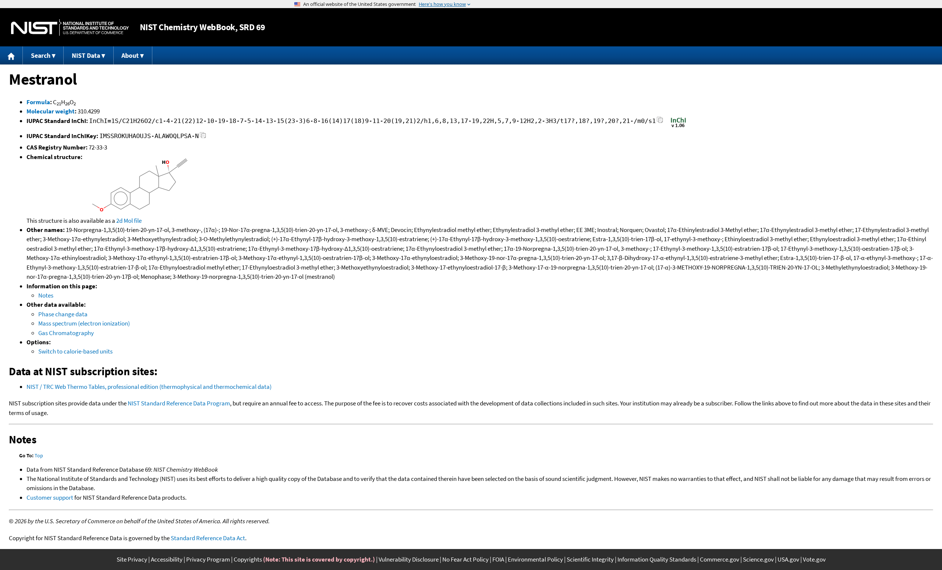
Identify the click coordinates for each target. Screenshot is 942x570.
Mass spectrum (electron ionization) (84, 323)
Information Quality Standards (656, 559)
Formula (38, 102)
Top (39, 455)
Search (40, 55)
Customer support (49, 497)
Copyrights (248, 559)
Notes (45, 295)
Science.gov (758, 559)
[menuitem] (11, 55)
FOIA (498, 559)
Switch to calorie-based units (75, 351)
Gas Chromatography (66, 333)
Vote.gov (814, 559)
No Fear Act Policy (465, 559)
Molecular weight (50, 111)
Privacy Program (208, 559)
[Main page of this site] (11, 55)
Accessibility (167, 559)
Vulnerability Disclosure (409, 559)
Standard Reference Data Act (208, 538)
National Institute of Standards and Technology (70, 27)
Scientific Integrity (590, 559)
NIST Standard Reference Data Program (179, 403)
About (130, 55)
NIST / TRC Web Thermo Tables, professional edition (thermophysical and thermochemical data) (149, 387)
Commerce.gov (719, 559)
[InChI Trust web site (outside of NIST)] (678, 127)
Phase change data (63, 314)
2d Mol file (129, 221)
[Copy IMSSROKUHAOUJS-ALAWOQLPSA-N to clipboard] (203, 137)
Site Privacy (132, 559)
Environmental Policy (535, 559)
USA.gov (788, 559)
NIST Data (86, 55)
